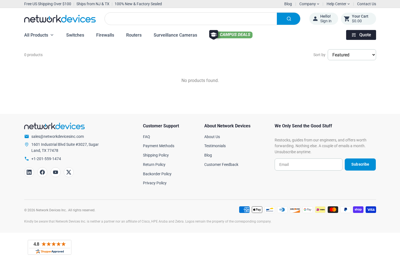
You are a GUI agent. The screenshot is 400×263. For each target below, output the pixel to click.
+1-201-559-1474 (46, 159)
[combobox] (202, 19)
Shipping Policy (156, 155)
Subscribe (360, 164)
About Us (212, 137)
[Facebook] (42, 172)
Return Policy (154, 164)
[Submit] (288, 19)
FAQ (146, 137)
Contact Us (366, 4)
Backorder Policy (157, 174)
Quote (365, 34)
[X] (69, 172)
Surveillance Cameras (175, 35)
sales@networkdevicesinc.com (57, 136)
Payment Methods (158, 146)
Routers (134, 35)
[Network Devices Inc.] (60, 19)
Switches (75, 35)
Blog (288, 4)
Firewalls (105, 35)
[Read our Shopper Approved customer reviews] (49, 247)
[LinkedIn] (29, 172)
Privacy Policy (155, 183)
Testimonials (215, 146)
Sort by (319, 55)
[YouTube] (55, 172)
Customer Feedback (221, 164)
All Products (36, 35)
